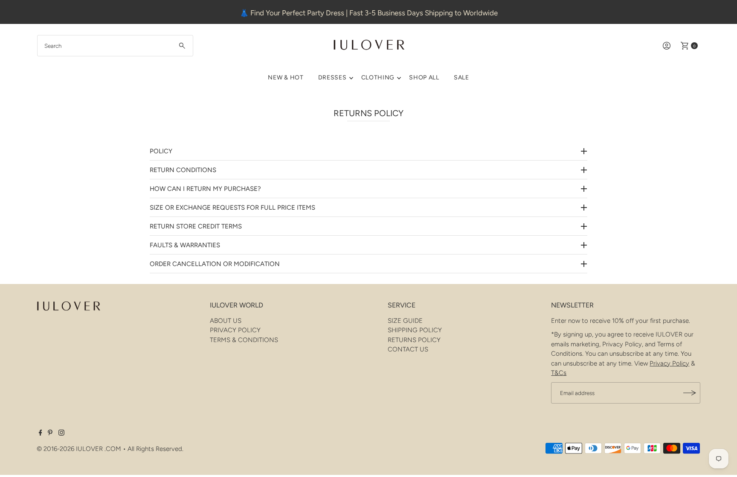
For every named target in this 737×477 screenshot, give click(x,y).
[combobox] (115, 45)
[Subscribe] (689, 393)
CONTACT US (408, 349)
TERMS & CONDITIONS (244, 340)
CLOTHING (378, 77)
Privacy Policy (669, 363)
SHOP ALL (424, 77)
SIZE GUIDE (405, 321)
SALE (461, 77)
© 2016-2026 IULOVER (70, 449)
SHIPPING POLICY (415, 330)
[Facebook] (40, 433)
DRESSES (332, 77)
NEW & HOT (285, 77)
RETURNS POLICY (414, 340)
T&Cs (558, 373)
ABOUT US (225, 321)
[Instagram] (61, 433)
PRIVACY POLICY (235, 330)
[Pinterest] (50, 433)
